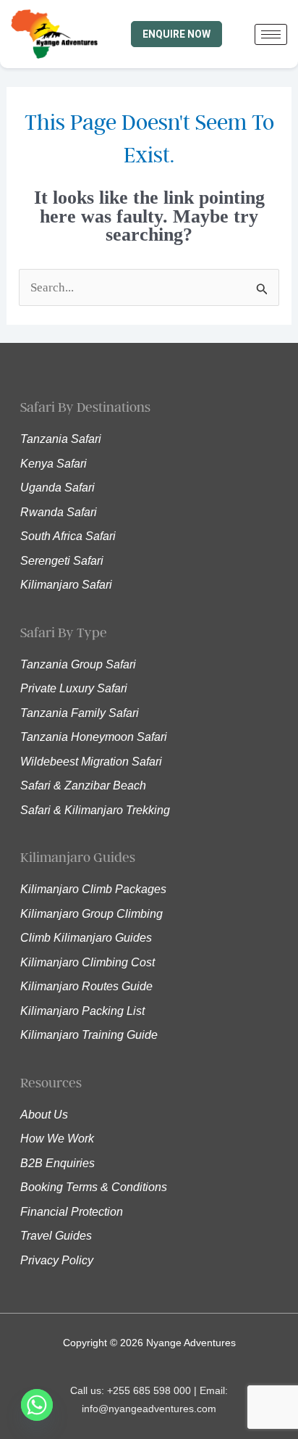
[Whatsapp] (37, 1405)
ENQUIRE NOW (176, 34)
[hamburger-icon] (271, 34)
